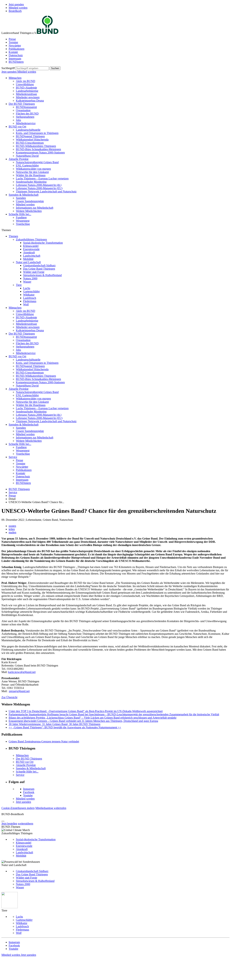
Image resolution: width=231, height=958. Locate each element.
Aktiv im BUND (25, 81)
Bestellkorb (15, 10)
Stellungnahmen (25, 116)
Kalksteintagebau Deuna (30, 100)
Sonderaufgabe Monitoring (31, 181)
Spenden (21, 198)
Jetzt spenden (16, 4)
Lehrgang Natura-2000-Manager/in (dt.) (38, 185)
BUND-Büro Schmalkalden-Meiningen (38, 149)
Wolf (26, 304)
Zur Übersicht (9, 697)
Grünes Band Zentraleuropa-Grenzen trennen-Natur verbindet (44, 741)
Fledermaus (29, 301)
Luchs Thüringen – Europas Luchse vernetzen (42, 178)
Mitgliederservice (26, 123)
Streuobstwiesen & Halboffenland (42, 275)
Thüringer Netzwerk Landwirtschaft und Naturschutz (46, 191)
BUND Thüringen (19, 489)
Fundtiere (21, 217)
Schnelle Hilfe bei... (20, 214)
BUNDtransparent (26, 107)
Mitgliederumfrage (26, 94)
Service (13, 457)
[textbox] (32, 68)
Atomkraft (29, 252)
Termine (13, 42)
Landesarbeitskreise (27, 90)
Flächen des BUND (27, 113)
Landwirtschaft (31, 255)
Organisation (23, 110)
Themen (13, 236)
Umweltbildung (25, 84)
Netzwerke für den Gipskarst (32, 172)
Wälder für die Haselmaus (30, 175)
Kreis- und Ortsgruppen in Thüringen (37, 133)
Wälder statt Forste (33, 271)
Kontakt (13, 52)
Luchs (26, 288)
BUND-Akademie (26, 87)
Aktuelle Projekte (19, 159)
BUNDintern (16, 61)
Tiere (19, 284)
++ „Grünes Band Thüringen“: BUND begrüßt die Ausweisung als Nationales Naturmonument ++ (65, 727)
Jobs (18, 120)
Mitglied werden (18, 7)
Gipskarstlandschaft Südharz (39, 265)
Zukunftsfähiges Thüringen (31, 239)
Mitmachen (15, 77)
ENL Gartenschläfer (27, 165)
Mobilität (28, 258)
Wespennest (22, 220)
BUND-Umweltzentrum (30, 142)
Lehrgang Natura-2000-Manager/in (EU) (39, 188)
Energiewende (31, 249)
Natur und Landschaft (28, 262)
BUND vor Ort (17, 126)
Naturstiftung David (27, 155)
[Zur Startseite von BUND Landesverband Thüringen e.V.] (47, 32)
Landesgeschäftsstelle (28, 129)
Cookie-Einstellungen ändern (18, 808)
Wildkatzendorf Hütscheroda (32, 139)
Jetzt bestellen (9, 823)
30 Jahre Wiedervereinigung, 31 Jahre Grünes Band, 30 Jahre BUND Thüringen (54, 724)
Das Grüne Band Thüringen (39, 268)
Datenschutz (16, 55)
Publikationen (16, 48)
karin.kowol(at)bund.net (22, 672)
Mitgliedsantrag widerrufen (50, 808)
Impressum (15, 58)
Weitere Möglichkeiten (29, 210)
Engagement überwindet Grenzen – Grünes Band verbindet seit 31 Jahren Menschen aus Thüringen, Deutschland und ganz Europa (83, 720)
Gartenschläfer (31, 291)
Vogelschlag (23, 223)
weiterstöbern (25, 823)
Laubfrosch (29, 297)
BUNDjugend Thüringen (30, 136)
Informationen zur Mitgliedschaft (34, 207)
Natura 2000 (30, 278)
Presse (12, 39)
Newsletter (15, 45)
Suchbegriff (8, 68)
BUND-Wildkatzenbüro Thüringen (36, 146)
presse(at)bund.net (19, 691)
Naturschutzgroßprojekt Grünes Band (37, 162)
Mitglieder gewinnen (28, 97)
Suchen (55, 68)
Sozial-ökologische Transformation (43, 242)
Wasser (27, 281)
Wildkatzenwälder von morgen (33, 168)
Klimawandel (30, 245)
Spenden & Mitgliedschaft (23, 194)
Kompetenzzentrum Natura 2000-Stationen (40, 152)
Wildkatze (28, 294)
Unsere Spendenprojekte (30, 201)
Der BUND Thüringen (22, 103)
